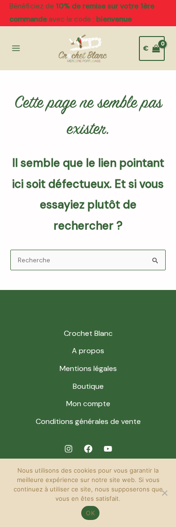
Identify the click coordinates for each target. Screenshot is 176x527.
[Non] (164, 492)
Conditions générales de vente (88, 421)
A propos (88, 351)
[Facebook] (88, 449)
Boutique (88, 386)
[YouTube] (108, 449)
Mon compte (88, 403)
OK (90, 513)
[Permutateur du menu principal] (16, 48)
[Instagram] (68, 449)
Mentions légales (88, 368)
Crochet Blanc (88, 333)
